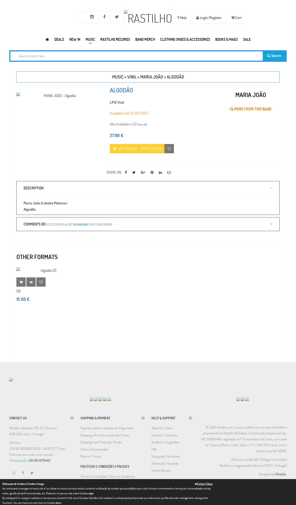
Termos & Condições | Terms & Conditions (107, 476)
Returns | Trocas (90, 456)
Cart (237, 17)
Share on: (114, 172)
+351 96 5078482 (39, 460)
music (117, 77)
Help (183, 17)
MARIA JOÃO (151, 77)
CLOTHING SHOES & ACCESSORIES (185, 39)
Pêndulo (280, 474)
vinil (132, 77)
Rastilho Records (115, 39)
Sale (247, 39)
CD (18, 291)
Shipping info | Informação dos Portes (104, 435)
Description (33, 187)
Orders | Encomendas (94, 449)
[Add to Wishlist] (41, 282)
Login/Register (210, 17)
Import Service (160, 470)
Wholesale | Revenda (165, 463)
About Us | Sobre (162, 428)
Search (275, 55)
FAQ (154, 449)
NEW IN (74, 39)
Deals (59, 39)
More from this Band (252, 109)
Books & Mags (226, 39)
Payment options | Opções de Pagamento (107, 428)
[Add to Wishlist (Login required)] (169, 148)
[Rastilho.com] (47, 39)
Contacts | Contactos (164, 435)
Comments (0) (68, 224)
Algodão (175, 77)
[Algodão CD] (46, 270)
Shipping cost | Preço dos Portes (101, 442)
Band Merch (145, 39)
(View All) (142, 124)
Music (90, 39)
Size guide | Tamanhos (165, 456)
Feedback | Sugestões (165, 442)
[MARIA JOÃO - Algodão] (57, 95)
